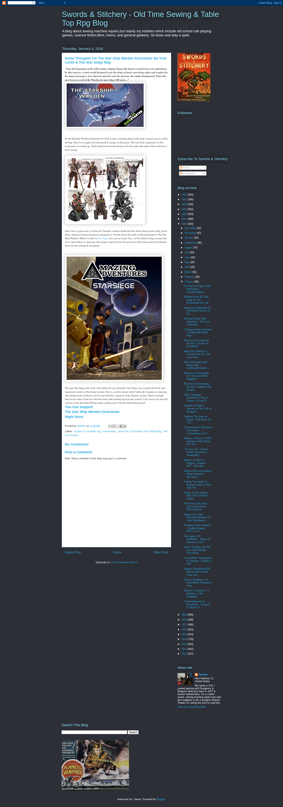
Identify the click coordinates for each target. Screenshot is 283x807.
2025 (185, 199)
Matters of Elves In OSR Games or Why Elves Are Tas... (197, 441)
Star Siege (103, 238)
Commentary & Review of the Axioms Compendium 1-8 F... (198, 430)
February (190, 276)
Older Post (161, 552)
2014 (185, 639)
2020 (185, 223)
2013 (185, 644)
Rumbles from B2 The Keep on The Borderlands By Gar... (197, 299)
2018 (185, 619)
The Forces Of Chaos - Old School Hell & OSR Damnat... (196, 506)
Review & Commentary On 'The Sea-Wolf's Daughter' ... (196, 376)
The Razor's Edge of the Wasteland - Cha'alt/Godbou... (197, 289)
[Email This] (110, 426)
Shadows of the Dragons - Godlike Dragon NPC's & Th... (197, 528)
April (187, 267)
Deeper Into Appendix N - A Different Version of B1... (198, 310)
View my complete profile (192, 706)
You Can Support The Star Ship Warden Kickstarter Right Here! (92, 412)
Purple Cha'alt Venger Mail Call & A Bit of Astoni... (196, 495)
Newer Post (73, 552)
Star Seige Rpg (152, 431)
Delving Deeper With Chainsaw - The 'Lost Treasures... (197, 321)
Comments (188, 173)
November (191, 232)
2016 (185, 629)
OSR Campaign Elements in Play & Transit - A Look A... (196, 397)
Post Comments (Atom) (124, 562)
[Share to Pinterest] (125, 426)
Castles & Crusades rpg (87, 431)
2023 (185, 209)
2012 (185, 648)
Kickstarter (136, 431)
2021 (185, 218)
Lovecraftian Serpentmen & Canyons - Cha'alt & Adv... (198, 560)
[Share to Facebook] (121, 426)
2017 (185, 624)
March (188, 272)
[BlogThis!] (114, 426)
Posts (185, 167)
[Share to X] (117, 426)
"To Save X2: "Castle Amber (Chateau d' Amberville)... (195, 452)
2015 (185, 634)
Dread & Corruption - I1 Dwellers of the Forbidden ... (196, 593)
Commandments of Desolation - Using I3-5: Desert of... (197, 604)
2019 (185, 614)
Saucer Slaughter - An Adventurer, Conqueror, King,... (198, 582)
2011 (185, 653)
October (189, 237)
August (189, 247)
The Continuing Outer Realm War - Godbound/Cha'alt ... (196, 365)
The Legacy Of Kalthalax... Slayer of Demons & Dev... (197, 539)
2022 (185, 214)
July (187, 252)
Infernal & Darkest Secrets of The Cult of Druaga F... (197, 408)
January (189, 281)
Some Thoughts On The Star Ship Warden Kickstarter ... (197, 550)
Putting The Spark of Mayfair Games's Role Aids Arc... (197, 484)
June (188, 257)
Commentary (109, 431)
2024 (185, 204)
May (187, 262)
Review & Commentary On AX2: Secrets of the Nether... (196, 343)
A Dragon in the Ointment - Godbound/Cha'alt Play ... (198, 332)
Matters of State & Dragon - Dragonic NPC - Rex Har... (195, 463)
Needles (203, 674)
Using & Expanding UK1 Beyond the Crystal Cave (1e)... (197, 571)
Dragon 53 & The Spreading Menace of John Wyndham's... (197, 517)
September (191, 242)
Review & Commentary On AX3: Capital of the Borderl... (198, 386)
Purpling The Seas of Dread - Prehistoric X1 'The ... (197, 419)
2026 (185, 194)
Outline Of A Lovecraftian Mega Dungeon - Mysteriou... (198, 473)
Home (117, 552)
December (191, 228)
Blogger (161, 799)
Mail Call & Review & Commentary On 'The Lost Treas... (197, 354)
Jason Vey (123, 431)
